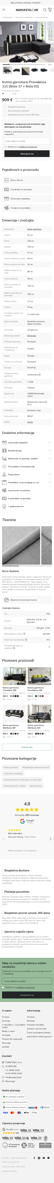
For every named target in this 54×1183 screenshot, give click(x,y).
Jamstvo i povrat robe (36, 1028)
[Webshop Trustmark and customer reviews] (45, 1145)
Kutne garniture (41, 17)
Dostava (31, 1017)
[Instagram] (40, 1158)
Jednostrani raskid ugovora (39, 1036)
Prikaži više (27, 747)
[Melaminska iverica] (46, 402)
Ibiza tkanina (10, 571)
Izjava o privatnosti (10, 1162)
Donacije (6, 1021)
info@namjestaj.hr (13, 1077)
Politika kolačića (9, 1171)
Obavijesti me (27, 154)
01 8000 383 (10, 1066)
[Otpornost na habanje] (26, 639)
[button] (27, 2)
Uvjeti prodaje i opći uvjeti (13, 1166)
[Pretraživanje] (45, 10)
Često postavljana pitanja (38, 1032)
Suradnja (6, 1035)
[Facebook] (35, 1158)
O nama (5, 1017)
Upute (30, 422)
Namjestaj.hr (7, 17)
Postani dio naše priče (12, 1039)
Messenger (10, 1081)
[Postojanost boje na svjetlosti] (14, 648)
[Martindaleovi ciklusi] (24, 634)
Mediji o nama (8, 1031)
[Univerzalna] (40, 374)
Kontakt (5, 1047)
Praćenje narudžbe (35, 1024)
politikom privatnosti (28, 147)
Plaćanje (31, 1021)
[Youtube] (45, 1158)
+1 (20, 696)
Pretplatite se (27, 995)
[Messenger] (49, 1158)
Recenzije (6, 1043)
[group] (27, 832)
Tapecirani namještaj (24, 17)
